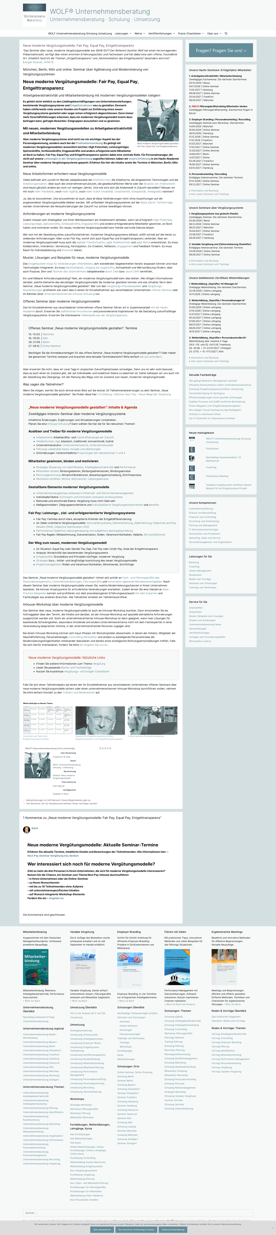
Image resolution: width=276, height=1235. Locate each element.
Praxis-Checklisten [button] (189, 33)
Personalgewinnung (48, 474)
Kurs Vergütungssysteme (83, 1170)
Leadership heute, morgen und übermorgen (74, 449)
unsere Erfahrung (140, 158)
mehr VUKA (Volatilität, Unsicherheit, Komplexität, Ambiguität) (124, 191)
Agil (57, 441)
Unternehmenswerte (75, 445)
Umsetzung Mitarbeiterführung (87, 1067)
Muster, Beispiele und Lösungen (206, 616)
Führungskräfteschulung (177, 1054)
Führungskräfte (92, 581)
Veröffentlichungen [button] (160, 33)
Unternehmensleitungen (67, 581)
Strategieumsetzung (81, 1030)
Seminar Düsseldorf (128, 1093)
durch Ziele (112, 271)
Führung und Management (203, 525)
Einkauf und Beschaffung (202, 512)
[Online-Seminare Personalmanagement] (152, 720)
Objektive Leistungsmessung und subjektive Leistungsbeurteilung (93, 530)
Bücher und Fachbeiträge (76, 667)
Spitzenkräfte (51, 223)
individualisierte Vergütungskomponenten (117, 504)
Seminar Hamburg (127, 1105)
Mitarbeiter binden (47, 471)
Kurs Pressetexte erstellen (84, 1199)
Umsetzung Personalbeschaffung (88, 1079)
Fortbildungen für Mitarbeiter (86, 1191)
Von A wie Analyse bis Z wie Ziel (87, 1013)
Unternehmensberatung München (41, 1071)
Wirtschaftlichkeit (154, 534)
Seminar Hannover (127, 1114)
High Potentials (162, 219)
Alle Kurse (75, 1142)
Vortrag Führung (220, 1046)
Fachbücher (212, 448)
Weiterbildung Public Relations (86, 1195)
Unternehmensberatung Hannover (41, 1062)
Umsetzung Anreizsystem (84, 1034)
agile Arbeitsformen (118, 242)
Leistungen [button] (121, 33)
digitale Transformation (91, 242)
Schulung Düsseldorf (128, 1089)
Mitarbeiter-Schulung (175, 1070)
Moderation (195, 574)
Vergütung (99, 663)
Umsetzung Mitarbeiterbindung (87, 1063)
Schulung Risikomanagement (180, 1087)
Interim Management (200, 570)
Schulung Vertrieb (174, 1104)
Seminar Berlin (125, 1080)
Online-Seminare (128, 1025)
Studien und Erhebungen (202, 620)
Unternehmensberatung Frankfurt (41, 1054)
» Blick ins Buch (31, 1000)
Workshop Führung (80, 1113)
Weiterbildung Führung (82, 1178)
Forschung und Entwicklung (204, 521)
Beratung (194, 562)
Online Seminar (51, 345)
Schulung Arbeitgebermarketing (181, 1025)
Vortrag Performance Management (231, 1059)
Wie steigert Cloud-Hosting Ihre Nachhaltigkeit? (215, 409)
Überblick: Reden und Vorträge (228, 1020)
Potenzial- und (92, 493)
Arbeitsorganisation (35, 183)
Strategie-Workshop (81, 1104)
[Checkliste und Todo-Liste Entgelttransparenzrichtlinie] (48, 720)
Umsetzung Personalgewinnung (87, 1083)
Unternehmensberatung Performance (43, 1139)
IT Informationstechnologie (203, 529)
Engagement (125, 246)
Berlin (46, 342)
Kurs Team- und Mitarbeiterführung (89, 1183)
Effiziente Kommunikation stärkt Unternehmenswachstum (220, 384)
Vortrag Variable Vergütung (226, 1071)
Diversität (67, 250)
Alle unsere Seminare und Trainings (210, 194)
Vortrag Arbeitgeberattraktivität (229, 1033)
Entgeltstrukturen (81, 105)
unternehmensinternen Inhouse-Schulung (69, 293)
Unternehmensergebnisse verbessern (59, 493)
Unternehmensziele (101, 445)
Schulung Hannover (127, 1109)
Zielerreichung (142, 522)
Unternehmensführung (201, 508)
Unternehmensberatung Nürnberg (41, 1075)
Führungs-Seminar (174, 1037)
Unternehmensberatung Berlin (39, 1046)
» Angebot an (55, 898)
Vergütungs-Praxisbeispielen (124, 286)
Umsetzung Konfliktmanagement (88, 1054)
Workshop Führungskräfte (84, 1109)
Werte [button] (138, 33)
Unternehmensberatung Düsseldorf (42, 1050)
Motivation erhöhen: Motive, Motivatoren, (61, 478)
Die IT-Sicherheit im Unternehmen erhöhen (212, 418)
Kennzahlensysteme (99, 522)
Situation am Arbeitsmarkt (159, 183)
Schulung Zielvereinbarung (178, 1108)
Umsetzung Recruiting (82, 1087)
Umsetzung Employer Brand (85, 1043)
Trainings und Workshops (202, 587)
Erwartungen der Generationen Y (97, 452)
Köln (45, 338)
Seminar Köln (124, 1118)
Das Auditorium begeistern (226, 1016)
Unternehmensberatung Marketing (41, 1124)
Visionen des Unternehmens (69, 271)
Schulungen (126, 1029)
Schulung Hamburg (127, 1101)
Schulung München (127, 1134)
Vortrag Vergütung (222, 1067)
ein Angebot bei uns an (93, 644)
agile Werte (143, 242)
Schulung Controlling (175, 1029)
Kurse (120, 1055)
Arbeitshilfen (196, 607)
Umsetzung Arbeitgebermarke (86, 1038)
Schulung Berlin (125, 1076)
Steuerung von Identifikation (66, 467)
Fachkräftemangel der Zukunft (95, 437)
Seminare (125, 1021)
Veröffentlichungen (199, 632)
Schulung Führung (174, 1045)
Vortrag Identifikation (223, 1050)
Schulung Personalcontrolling (180, 1079)
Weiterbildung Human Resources (87, 1162)
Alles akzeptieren (102, 1229)
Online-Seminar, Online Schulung (134, 1072)
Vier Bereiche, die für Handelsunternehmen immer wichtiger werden (61, 803)
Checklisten (195, 611)
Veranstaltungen (198, 628)
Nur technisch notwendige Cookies (136, 1229)
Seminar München (127, 1130)
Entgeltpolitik (44, 556)
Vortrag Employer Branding (226, 1042)
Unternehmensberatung (35, 1021)
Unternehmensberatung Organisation (43, 1135)
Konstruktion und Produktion (204, 533)
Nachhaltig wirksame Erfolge (38, 1017)
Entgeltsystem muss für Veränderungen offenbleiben (60, 263)
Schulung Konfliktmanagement (180, 1058)
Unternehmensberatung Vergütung (41, 1163)
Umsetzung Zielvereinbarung (85, 1091)
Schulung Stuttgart (127, 1139)
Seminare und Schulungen (203, 583)
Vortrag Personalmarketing (226, 1063)
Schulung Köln (125, 1122)
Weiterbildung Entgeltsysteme (86, 1166)
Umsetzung (76, 1017)
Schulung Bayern (126, 1084)
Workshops (126, 1046)
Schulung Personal (174, 1083)
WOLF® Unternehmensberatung (100, 11)
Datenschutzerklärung (173, 1229)
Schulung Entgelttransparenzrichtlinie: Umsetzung (216, 389)
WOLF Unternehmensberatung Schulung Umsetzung (80, 33)
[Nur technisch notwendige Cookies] (272, 1227)
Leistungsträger (32, 223)
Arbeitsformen (101, 179)
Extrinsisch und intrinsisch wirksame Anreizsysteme (91, 497)
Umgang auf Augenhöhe (99, 267)
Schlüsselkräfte (70, 223)
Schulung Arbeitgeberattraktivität (182, 1020)
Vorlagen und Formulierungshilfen (207, 637)
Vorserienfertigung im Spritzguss (207, 393)
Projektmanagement (48, 564)
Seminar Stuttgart (127, 1143)
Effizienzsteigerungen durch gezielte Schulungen (215, 397)
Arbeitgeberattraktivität (99, 467)
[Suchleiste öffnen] (226, 33)
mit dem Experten (146, 593)
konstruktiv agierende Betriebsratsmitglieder (135, 581)
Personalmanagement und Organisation (210, 542)
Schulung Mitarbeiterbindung (180, 1066)
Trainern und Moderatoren (79, 692)
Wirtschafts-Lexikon (200, 641)
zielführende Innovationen (76, 311)
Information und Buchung (204, 190)
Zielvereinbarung (122, 522)
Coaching (211, 467)
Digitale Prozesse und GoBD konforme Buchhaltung (217, 401)
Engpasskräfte (90, 223)
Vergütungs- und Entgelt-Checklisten (86, 671)
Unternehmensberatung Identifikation (43, 1112)
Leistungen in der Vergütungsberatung (68, 158)
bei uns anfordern (151, 356)
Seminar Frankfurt (127, 1097)
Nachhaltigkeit (74, 267)
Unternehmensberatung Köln (38, 1067)
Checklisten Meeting (217, 476)
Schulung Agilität (173, 1016)
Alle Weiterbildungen (81, 1138)
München (48, 334)
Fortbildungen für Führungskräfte (88, 1187)
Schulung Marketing (175, 1062)
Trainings (124, 1042)
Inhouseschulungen (130, 1034)
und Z (121, 452)
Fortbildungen (124, 1050)
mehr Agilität (70, 191)
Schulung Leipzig (126, 1126)
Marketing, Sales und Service (205, 537)
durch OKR (132, 271)
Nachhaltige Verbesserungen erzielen (137, 1013)
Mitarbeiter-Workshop (82, 1117)
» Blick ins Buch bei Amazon (179, 1004)
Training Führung (173, 1041)
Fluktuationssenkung (89, 143)
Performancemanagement (118, 493)
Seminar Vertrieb (173, 1100)
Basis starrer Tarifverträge (157, 202)
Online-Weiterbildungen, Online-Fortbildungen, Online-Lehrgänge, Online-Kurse (88, 1150)
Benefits (154, 504)
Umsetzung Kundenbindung (85, 1059)
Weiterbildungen (126, 1059)
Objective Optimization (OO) (72, 526)
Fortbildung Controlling (82, 1157)
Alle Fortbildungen (80, 1134)
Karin (35, 828)
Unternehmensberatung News (205, 624)
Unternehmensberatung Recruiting (41, 1159)
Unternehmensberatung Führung (40, 1108)
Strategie (41, 467)
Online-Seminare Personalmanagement (146, 736)
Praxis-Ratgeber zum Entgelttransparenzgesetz (215, 405)
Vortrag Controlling (222, 1038)
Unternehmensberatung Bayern (40, 1042)
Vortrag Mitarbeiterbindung (226, 1054)
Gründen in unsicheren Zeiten (205, 414)
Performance (128, 467)
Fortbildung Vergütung (82, 1174)
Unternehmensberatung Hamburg (41, 1058)
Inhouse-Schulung (58, 423)
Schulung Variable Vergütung (180, 1096)
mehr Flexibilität (44, 191)
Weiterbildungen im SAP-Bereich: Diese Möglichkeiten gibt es (58, 800)
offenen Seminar (161, 290)
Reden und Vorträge (200, 579)
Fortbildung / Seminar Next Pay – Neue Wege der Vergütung (134, 394)
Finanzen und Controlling (202, 517)
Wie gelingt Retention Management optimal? (213, 380)
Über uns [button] (212, 33)
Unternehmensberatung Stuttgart (41, 1079)
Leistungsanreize (98, 478)
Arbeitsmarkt (44, 437)
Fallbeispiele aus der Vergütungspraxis (104, 315)
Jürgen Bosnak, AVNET (38, 62)
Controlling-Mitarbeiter (83, 637)
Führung (41, 449)
